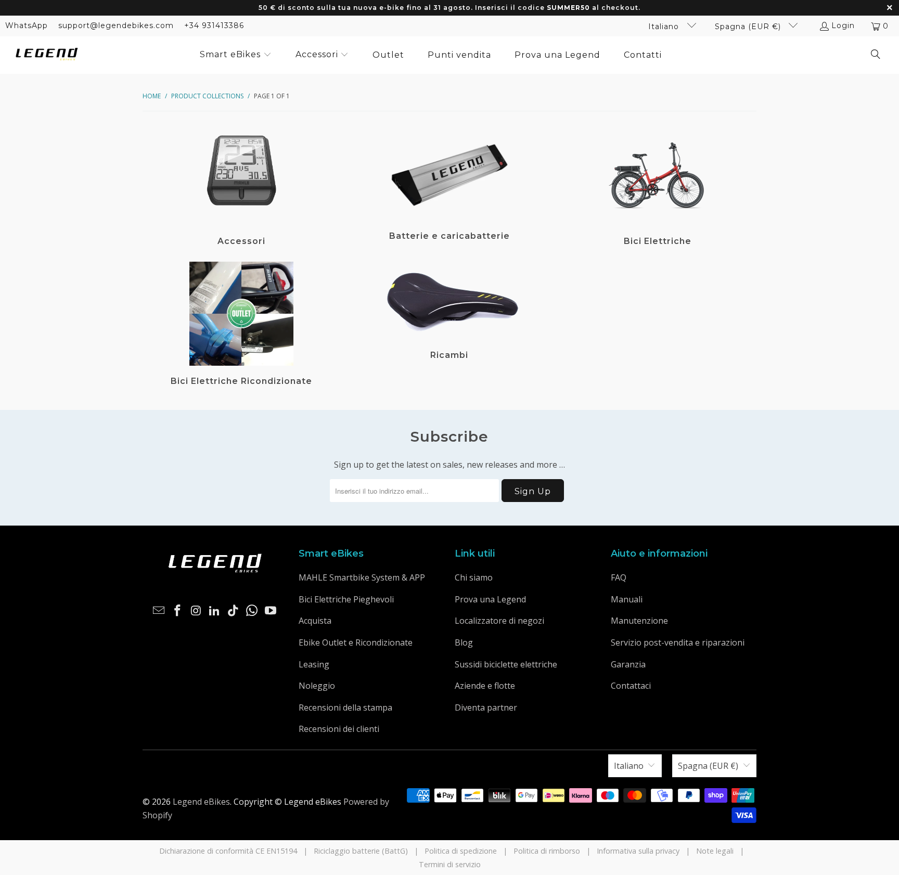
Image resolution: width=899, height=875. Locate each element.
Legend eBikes (201, 801)
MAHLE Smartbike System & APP (362, 577)
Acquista (315, 620)
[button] (236, 55)
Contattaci (631, 685)
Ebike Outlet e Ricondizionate (356, 642)
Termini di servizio (450, 864)
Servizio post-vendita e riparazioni (677, 642)
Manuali (627, 599)
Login (843, 25)
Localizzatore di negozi (499, 620)
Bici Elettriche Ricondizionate (241, 325)
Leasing (314, 664)
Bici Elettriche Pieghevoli (346, 599)
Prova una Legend (490, 599)
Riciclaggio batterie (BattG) (361, 851)
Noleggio (317, 685)
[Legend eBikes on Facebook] (178, 610)
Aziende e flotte (485, 685)
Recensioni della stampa (345, 707)
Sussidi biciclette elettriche (506, 664)
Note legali (715, 851)
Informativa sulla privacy (638, 851)
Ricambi (449, 325)
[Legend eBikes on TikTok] (233, 610)
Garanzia (628, 664)
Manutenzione (639, 620)
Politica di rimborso (546, 851)
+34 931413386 (214, 25)
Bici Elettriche (657, 185)
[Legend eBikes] (46, 55)
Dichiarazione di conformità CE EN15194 (228, 851)
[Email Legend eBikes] (159, 610)
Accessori (241, 185)
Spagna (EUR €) (749, 26)
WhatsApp (26, 25)
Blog (464, 642)
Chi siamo (474, 577)
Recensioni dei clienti (339, 729)
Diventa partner (486, 707)
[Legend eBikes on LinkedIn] (215, 610)
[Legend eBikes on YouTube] (270, 610)
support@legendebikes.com (116, 25)
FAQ (618, 577)
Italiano (665, 26)
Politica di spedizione (461, 851)
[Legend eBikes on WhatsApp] (252, 610)
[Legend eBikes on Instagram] (196, 610)
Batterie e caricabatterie (449, 185)
